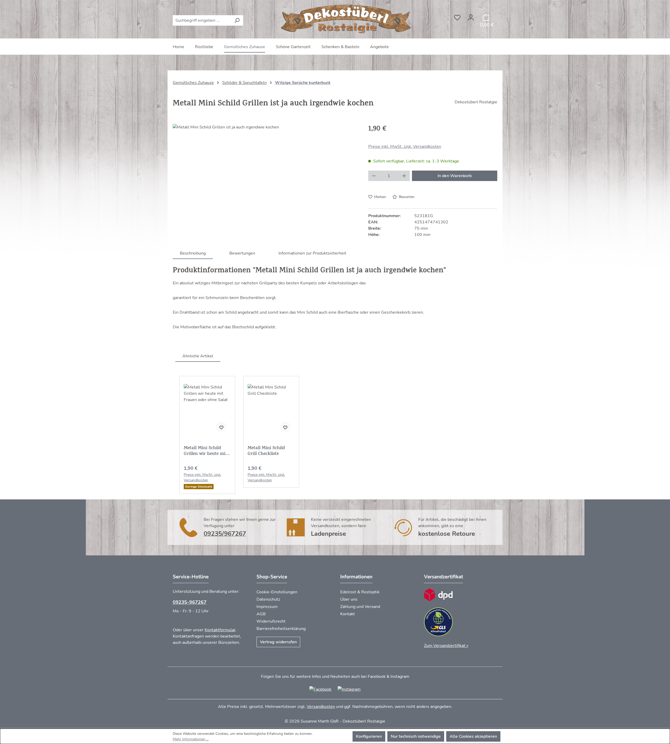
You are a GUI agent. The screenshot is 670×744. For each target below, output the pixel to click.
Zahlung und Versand (360, 607)
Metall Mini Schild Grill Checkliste (266, 451)
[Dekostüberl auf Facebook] (320, 689)
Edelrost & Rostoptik (359, 592)
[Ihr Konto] (471, 16)
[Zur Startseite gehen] (347, 19)
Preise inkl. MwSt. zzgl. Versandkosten (404, 146)
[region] (265, 180)
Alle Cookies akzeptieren (473, 736)
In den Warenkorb (455, 176)
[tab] (193, 253)
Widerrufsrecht (271, 621)
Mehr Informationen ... (191, 739)
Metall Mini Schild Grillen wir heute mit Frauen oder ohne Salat (205, 451)
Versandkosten (321, 706)
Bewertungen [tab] (242, 253)
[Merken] (221, 427)
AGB (261, 614)
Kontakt (347, 614)
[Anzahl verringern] (373, 176)
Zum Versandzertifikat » (446, 646)
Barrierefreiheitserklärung (281, 629)
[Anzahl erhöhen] (404, 176)
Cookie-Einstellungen (276, 592)
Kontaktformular (220, 630)
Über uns (349, 599)
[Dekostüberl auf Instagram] (349, 689)
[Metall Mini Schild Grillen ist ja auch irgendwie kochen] (265, 180)
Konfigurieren (369, 736)
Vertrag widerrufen (278, 642)
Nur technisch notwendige (416, 736)
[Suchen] (237, 20)
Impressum (267, 607)
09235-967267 (189, 602)
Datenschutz (268, 599)
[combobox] (202, 20)
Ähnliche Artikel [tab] (197, 356)
